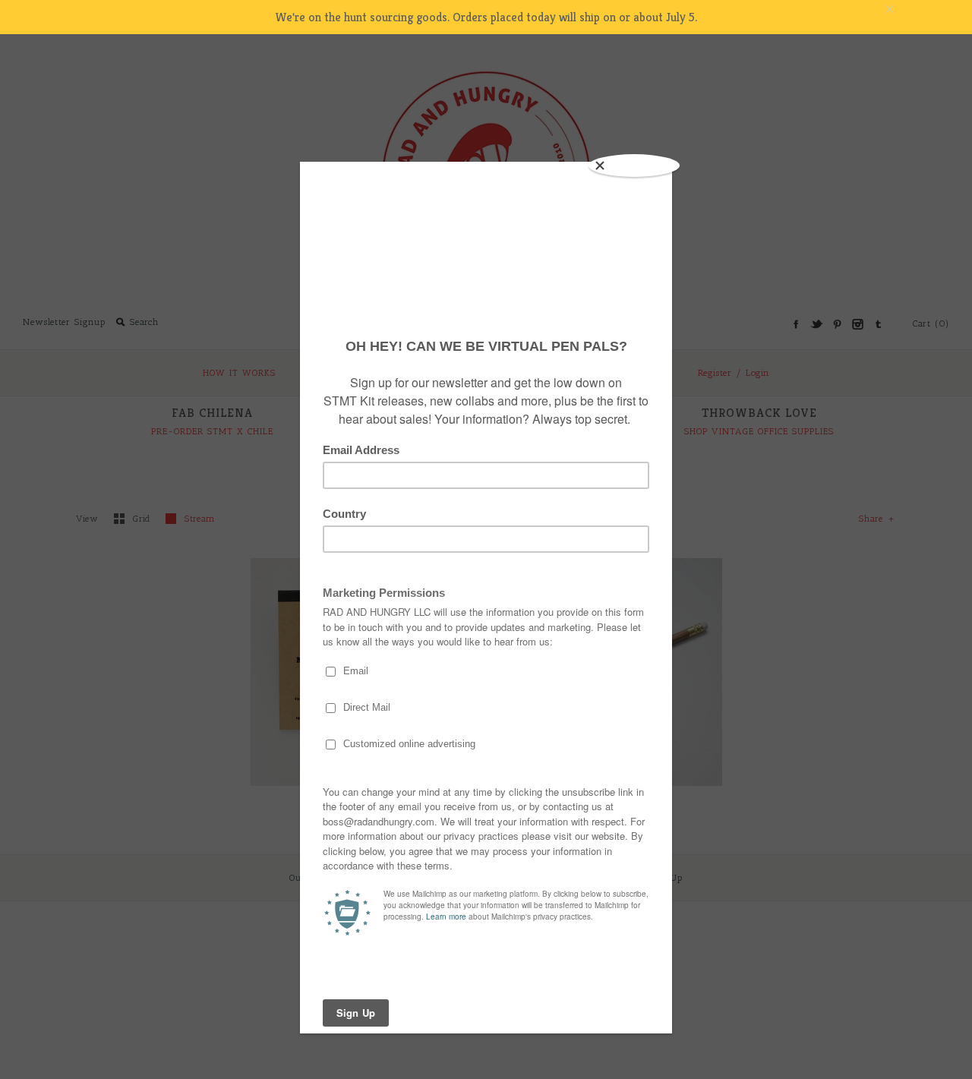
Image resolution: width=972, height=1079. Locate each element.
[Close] (634, 165)
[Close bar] (926, 9)
